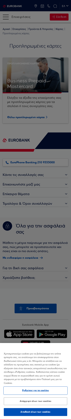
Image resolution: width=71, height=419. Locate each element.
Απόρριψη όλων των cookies (35, 401)
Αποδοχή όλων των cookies (35, 411)
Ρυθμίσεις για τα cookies (35, 390)
